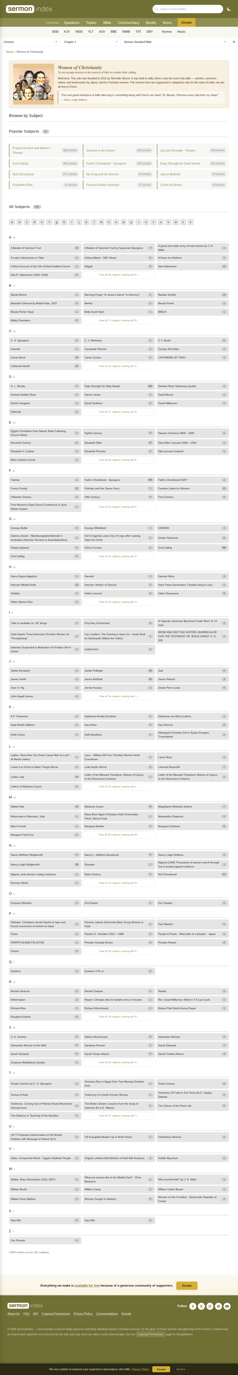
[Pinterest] (218, 1306)
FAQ (26, 1313)
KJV (67, 31)
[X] (201, 1306)
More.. (168, 23)
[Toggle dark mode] (229, 9)
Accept (161, 1369)
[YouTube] (227, 1306)
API (35, 1313)
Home (9, 51)
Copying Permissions (56, 1313)
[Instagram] (209, 1306)
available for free (87, 1285)
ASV (102, 31)
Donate (186, 22)
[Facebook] (192, 1306)
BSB (55, 31)
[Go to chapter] (233, 41)
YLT (90, 31)
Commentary (128, 23)
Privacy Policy (83, 1313)
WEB (78, 31)
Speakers (71, 23)
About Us (13, 1313)
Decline (181, 1369)
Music (181, 31)
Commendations (107, 1313)
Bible (107, 23)
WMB (126, 31)
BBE (114, 31)
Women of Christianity (80, 67)
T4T (138, 31)
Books (151, 23)
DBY (150, 31)
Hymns (167, 31)
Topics (91, 23)
